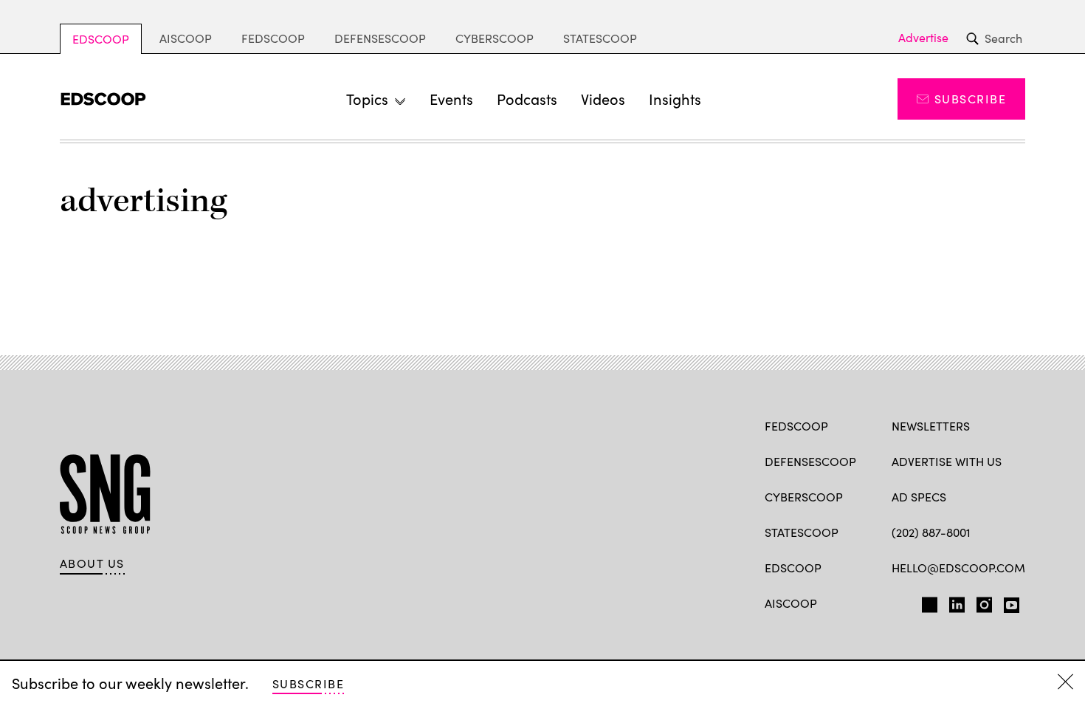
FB (899, 601)
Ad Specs (919, 496)
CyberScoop (494, 38)
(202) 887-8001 (931, 532)
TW (927, 601)
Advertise (923, 37)
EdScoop (100, 39)
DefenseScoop (380, 38)
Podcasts (527, 99)
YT (1008, 601)
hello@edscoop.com (958, 567)
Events (451, 99)
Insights (675, 99)
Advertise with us (947, 461)
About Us (92, 563)
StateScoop (600, 38)
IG (980, 601)
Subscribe (970, 98)
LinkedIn (957, 601)
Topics (367, 99)
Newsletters (931, 425)
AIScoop (185, 38)
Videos (603, 99)
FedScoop (273, 38)
